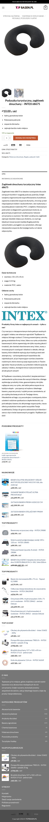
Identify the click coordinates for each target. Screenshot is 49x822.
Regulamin (6, 805)
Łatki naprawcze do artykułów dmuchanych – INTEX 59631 (11, 457)
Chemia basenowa (9, 727)
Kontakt (5, 793)
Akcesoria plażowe (9, 714)
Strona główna (11, 16)
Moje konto (6, 796)
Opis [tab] (3, 174)
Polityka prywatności (10, 802)
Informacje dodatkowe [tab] (12, 179)
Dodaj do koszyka (26, 138)
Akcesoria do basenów (11, 709)
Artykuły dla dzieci (9, 718)
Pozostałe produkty (10, 737)
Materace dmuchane (33, 16)
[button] (3, 8)
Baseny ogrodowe (9, 723)
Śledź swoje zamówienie (11, 799)
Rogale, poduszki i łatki (24, 18)
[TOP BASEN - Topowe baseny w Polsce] (24, 8)
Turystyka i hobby (9, 741)
